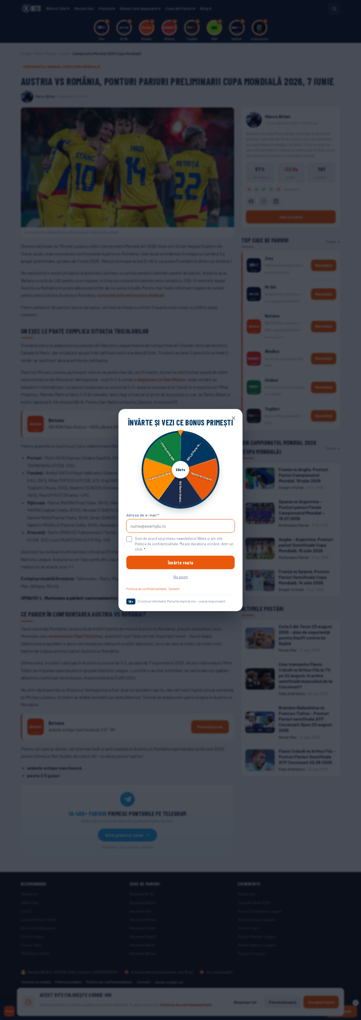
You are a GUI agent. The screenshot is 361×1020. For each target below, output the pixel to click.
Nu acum (180, 576)
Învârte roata (180, 562)
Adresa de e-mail (142, 515)
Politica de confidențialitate (146, 589)
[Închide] (233, 418)
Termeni (174, 589)
